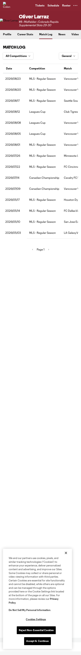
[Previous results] (32, 249)
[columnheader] (15, 68)
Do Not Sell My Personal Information (29, 610)
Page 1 (40, 249)
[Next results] (48, 249)
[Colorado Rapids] (6, 5)
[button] (75, 5)
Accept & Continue (37, 640)
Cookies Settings (36, 619)
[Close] (66, 553)
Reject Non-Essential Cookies (36, 630)
